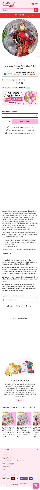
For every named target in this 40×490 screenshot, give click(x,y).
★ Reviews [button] (14, 484)
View (20, 400)
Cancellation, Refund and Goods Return (14, 461)
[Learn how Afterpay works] (28, 88)
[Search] (36, 10)
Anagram (20, 63)
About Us (5, 449)
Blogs (3, 469)
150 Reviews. (31, 74)
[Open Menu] (36, 4)
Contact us (5, 455)
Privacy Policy (6, 466)
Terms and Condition (8, 463)
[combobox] (20, 10)
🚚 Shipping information (13, 296)
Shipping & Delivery (7, 458)
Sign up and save (9, 475)
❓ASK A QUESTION (10, 300)
